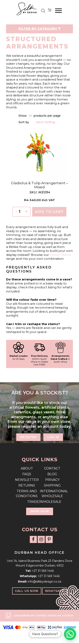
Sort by (24, 122)
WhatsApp (54, 591)
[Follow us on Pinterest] (49, 539)
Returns (26, 485)
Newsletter (27, 480)
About (27, 468)
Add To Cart (49, 212)
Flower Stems (60, 255)
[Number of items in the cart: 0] (50, 11)
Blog (52, 474)
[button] (70, 634)
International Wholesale (52, 493)
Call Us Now (26, 591)
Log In (53, 437)
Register (28, 437)
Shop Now (39, 511)
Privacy (52, 480)
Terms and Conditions (27, 493)
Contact (52, 468)
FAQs (26, 474)
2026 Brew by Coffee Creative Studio (43, 615)
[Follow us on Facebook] (33, 539)
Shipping (52, 485)
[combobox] (30, 116)
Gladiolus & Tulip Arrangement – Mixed (39, 185)
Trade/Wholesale (39, 502)
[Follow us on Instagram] (41, 539)
